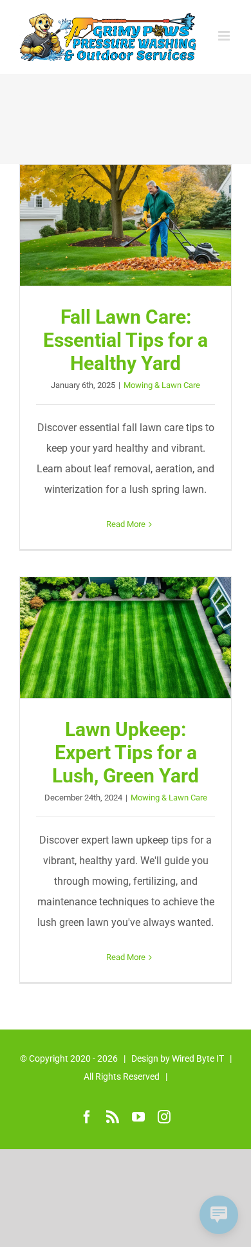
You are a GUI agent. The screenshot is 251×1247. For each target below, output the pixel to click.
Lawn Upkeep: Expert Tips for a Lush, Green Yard (125, 637)
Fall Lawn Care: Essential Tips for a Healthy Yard (125, 225)
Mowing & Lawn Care (162, 385)
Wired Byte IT (198, 1058)
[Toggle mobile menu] (225, 35)
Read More (125, 524)
